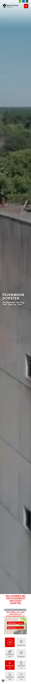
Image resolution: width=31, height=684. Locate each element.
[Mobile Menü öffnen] (26, 6)
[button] (3, 681)
